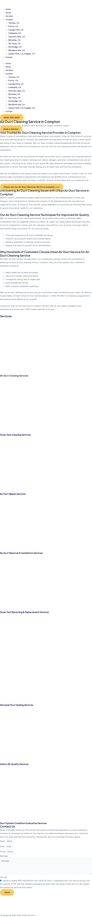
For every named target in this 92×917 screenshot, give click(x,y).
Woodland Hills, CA (16, 50)
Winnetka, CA (14, 40)
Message (4, 856)
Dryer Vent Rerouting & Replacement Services (24, 612)
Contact (8, 57)
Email (2, 846)
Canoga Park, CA (15, 30)
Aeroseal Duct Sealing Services (16, 704)
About (8, 12)
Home (8, 9)
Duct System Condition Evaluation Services (23, 823)
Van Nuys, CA (14, 43)
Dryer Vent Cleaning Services (15, 434)
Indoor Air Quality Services (14, 764)
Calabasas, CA (14, 33)
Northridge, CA (15, 47)
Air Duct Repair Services (13, 493)
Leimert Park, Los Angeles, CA (21, 54)
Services (9, 16)
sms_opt (3, 877)
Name (3, 841)
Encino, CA (13, 26)
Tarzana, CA (13, 23)
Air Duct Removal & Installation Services (21, 553)
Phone (3, 852)
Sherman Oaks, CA (16, 37)
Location (9, 19)
